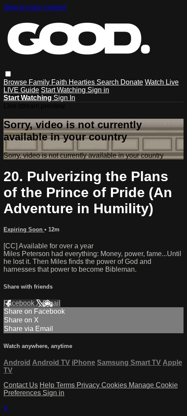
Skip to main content (34, 7)
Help (48, 385)
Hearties (83, 82)
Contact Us (20, 385)
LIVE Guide (21, 90)
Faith (60, 82)
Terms (66, 385)
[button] (8, 74)
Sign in (98, 90)
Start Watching (64, 90)
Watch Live (162, 82)
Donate (131, 82)
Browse (16, 82)
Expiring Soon (23, 229)
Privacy (89, 385)
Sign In (64, 97)
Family (40, 82)
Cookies (115, 385)
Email (51, 303)
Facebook (19, 303)
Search (108, 82)
